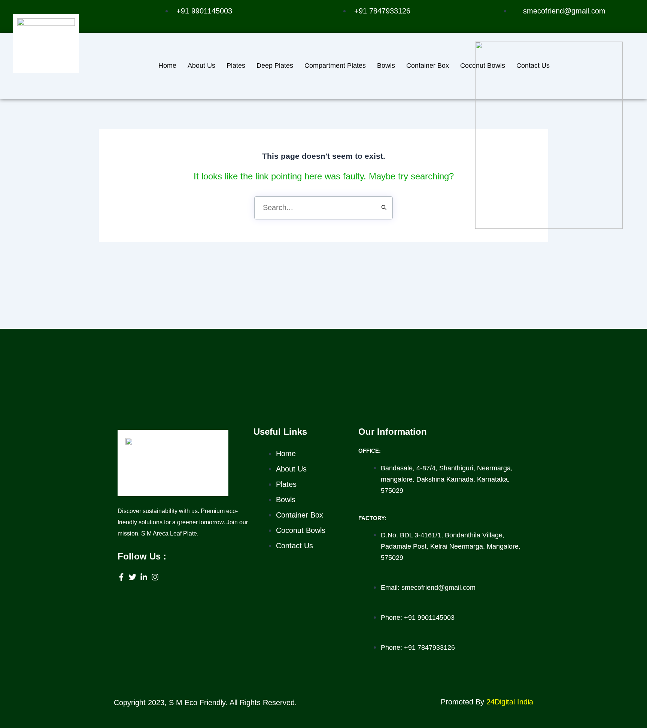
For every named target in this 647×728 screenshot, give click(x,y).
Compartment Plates (335, 65)
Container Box (427, 65)
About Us (201, 65)
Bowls (386, 65)
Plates (236, 65)
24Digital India (509, 702)
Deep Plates (274, 65)
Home (167, 65)
